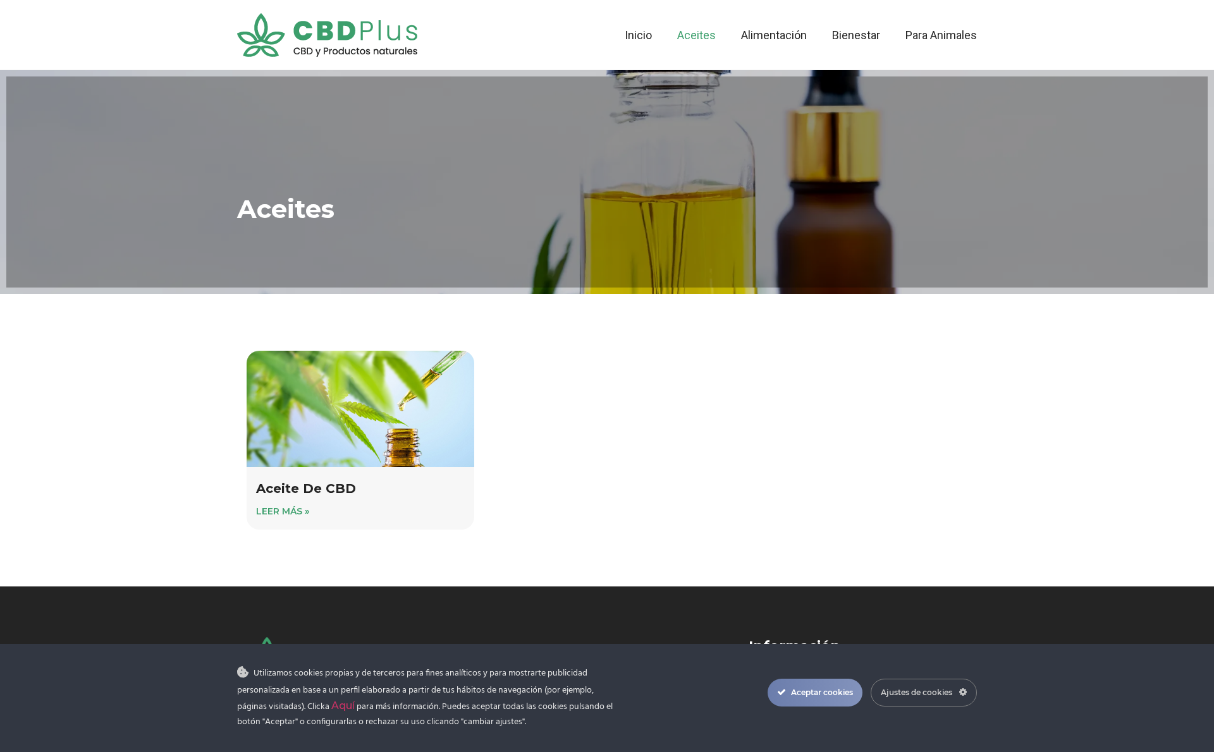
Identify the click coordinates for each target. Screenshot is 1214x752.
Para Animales (941, 35)
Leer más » (282, 511)
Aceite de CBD (306, 488)
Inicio (638, 35)
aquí (343, 706)
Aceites (696, 35)
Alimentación (774, 35)
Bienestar (856, 35)
